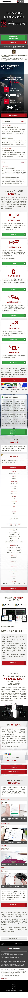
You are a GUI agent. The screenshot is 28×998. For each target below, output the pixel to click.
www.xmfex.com (4, 978)
